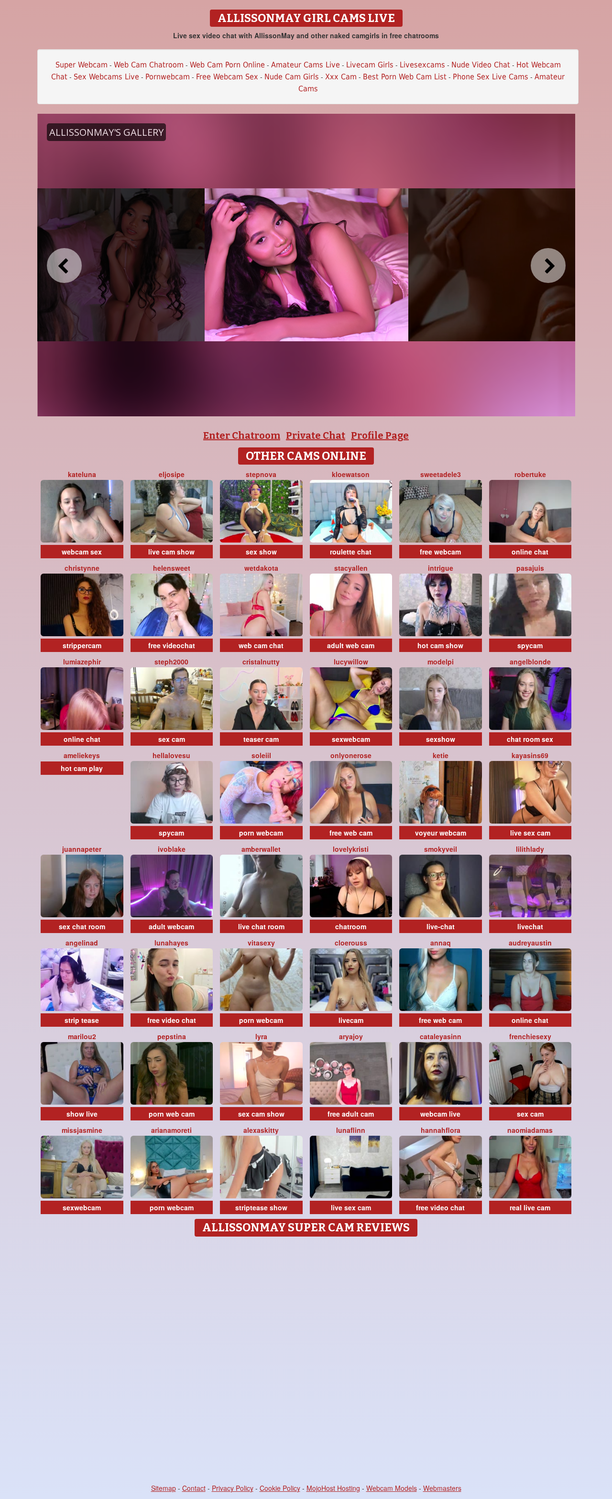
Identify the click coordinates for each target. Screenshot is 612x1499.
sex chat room (82, 926)
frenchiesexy (530, 1036)
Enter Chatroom (241, 435)
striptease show (261, 1207)
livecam (351, 1020)
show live (82, 1114)
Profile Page (380, 435)
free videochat (171, 645)
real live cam (530, 1207)
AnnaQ (440, 942)
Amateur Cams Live (305, 64)
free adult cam (351, 1114)
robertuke (530, 474)
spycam (530, 645)
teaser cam (261, 739)
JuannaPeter (81, 849)
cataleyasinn (440, 1036)
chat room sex (530, 739)
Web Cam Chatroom (149, 64)
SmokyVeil (440, 849)
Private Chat (315, 435)
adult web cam (350, 645)
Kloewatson (351, 474)
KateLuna (82, 474)
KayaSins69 (530, 755)
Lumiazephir (82, 661)
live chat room (261, 926)
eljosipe (172, 474)
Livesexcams (422, 64)
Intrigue (440, 568)
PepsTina (171, 1036)
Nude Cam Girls (291, 76)
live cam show (171, 551)
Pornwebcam (167, 76)
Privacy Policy (232, 1488)
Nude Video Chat (480, 64)
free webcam (440, 551)
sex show (261, 551)
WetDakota (261, 568)
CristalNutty (261, 661)
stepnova (261, 474)
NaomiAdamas (530, 1130)
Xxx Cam (341, 76)
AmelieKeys (82, 755)
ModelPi (440, 661)
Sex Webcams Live (106, 76)
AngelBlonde (530, 661)
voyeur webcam (440, 832)
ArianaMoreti (171, 1130)
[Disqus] (306, 1360)
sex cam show (261, 1114)
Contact (194, 1488)
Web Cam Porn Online (227, 64)
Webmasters (442, 1488)
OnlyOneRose (351, 755)
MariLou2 (82, 1036)
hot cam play (82, 768)
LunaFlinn (350, 1130)
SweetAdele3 (440, 474)
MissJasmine (82, 1130)
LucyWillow (351, 661)
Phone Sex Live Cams (490, 76)
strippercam (82, 645)
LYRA (261, 1036)
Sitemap (163, 1488)
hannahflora (440, 1130)
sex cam (171, 739)
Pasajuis (530, 568)
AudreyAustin (530, 942)
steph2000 (171, 661)
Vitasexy (261, 942)
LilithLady (530, 849)
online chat (530, 551)
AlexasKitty (261, 1130)
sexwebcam (351, 739)
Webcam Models (391, 1488)
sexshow (440, 739)
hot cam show (440, 645)
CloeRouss (351, 942)
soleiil (261, 755)
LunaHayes (171, 942)
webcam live (440, 1114)
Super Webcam (81, 64)
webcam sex (82, 551)
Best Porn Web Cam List (405, 76)
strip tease (82, 1020)
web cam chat (261, 645)
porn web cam (172, 1114)
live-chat (440, 926)
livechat (530, 926)
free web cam (350, 832)
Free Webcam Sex (227, 76)
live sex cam (530, 832)
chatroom (350, 926)
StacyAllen (351, 568)
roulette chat (351, 551)
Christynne (82, 568)
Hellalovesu (171, 755)
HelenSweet (171, 568)
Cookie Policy (280, 1488)
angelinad (82, 942)
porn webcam (261, 832)
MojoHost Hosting (333, 1488)
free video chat (171, 1020)
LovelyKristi (351, 849)
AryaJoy (351, 1036)
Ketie (440, 755)
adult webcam (171, 926)
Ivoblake (172, 849)
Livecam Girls (369, 64)
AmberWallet (261, 849)
